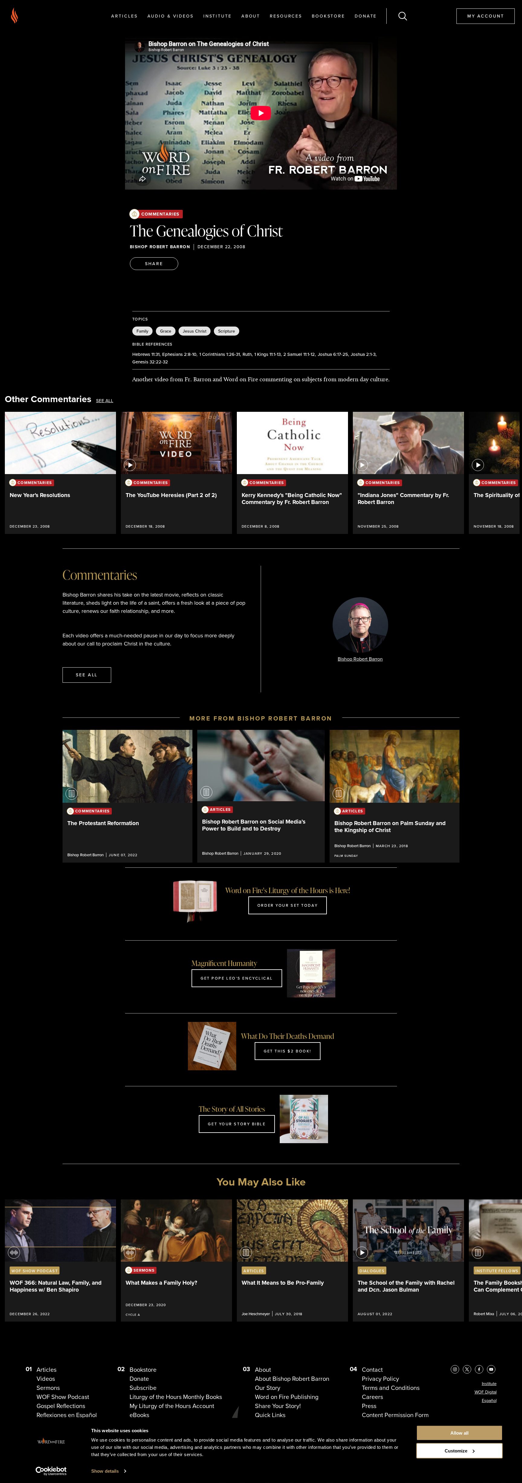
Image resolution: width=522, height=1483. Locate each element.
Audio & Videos (170, 16)
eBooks (139, 1415)
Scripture (226, 331)
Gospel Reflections (61, 1405)
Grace (165, 331)
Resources (286, 16)
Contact (372, 1369)
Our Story (267, 1387)
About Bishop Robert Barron (292, 1378)
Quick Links (270, 1415)
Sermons (48, 1387)
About (250, 16)
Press (369, 1405)
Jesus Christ (194, 331)
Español (489, 1400)
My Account (485, 16)
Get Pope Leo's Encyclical (237, 978)
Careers (372, 1396)
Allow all (459, 1433)
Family (142, 331)
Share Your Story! (278, 1405)
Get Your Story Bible (237, 1124)
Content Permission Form (395, 1415)
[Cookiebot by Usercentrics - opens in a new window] (51, 1471)
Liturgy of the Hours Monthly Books (176, 1396)
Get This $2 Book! (287, 1051)
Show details (105, 1471)
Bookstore (328, 16)
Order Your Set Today (287, 905)
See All (104, 400)
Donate (366, 16)
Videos (46, 1378)
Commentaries (160, 214)
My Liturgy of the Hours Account (172, 1405)
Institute (217, 16)
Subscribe (143, 1387)
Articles (124, 16)
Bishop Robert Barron (160, 247)
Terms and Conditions (391, 1387)
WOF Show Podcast (63, 1396)
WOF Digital (486, 1392)
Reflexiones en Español (67, 1415)
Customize (456, 1450)
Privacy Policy (380, 1378)
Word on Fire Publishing (286, 1396)
